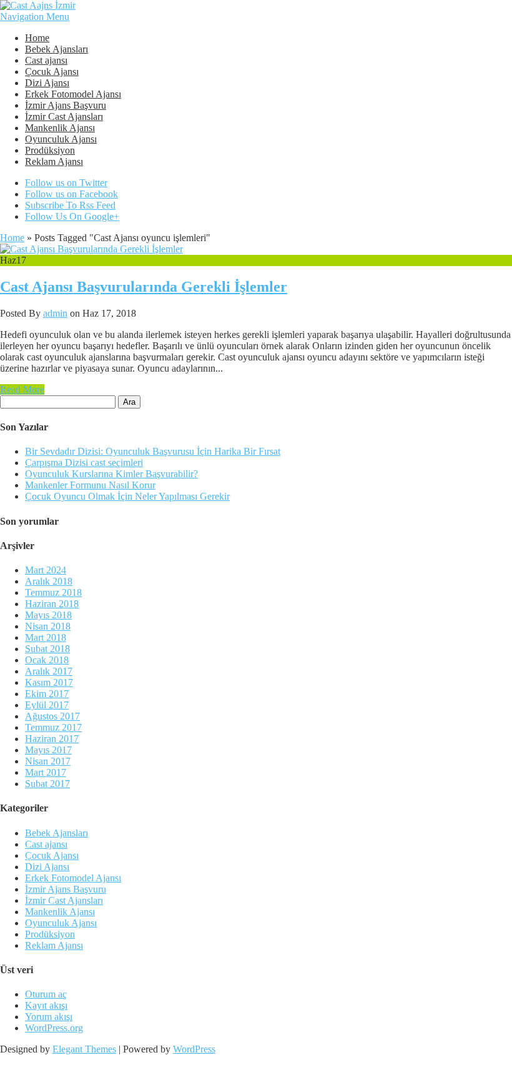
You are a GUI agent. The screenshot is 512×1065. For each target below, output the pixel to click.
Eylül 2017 (47, 705)
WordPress (194, 1049)
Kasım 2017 (49, 682)
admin (55, 313)
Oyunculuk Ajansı (61, 139)
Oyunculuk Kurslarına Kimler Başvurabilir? (111, 473)
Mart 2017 (45, 772)
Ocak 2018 (47, 660)
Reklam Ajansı (54, 161)
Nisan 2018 (48, 626)
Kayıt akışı (46, 1005)
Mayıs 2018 (48, 615)
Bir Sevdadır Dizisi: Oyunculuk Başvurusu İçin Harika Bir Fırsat (152, 451)
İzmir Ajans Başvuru (65, 105)
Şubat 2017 (47, 783)
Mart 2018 (45, 637)
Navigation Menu (34, 16)
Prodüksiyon (50, 150)
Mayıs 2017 (48, 750)
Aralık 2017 (48, 671)
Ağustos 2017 (52, 716)
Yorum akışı (48, 1016)
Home (37, 37)
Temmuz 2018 (53, 592)
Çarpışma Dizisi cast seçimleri (84, 462)
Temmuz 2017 (53, 727)
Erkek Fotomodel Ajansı (73, 94)
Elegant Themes (84, 1049)
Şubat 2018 (47, 648)
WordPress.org (54, 1028)
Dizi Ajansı (47, 82)
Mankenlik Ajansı (60, 127)
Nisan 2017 (48, 761)
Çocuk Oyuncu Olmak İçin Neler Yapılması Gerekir (127, 496)
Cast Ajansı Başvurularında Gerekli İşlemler (143, 287)
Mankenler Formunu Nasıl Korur (90, 485)
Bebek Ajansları (56, 49)
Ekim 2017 (47, 693)
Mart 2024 (45, 570)
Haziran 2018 (52, 603)
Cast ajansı (46, 60)
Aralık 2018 (48, 581)
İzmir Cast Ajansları (64, 116)
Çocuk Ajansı (52, 71)
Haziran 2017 (52, 738)
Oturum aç (46, 994)
